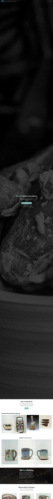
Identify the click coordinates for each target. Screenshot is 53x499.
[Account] (49, 1)
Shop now (26, 408)
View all (50, 437)
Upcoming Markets (26, 205)
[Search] (47, 1)
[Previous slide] (2, 452)
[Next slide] (17, 452)
